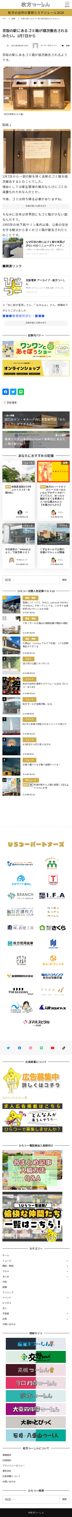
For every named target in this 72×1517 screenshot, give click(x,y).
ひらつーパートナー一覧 (14, 1097)
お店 (4, 1281)
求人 (4, 1308)
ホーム (5, 1255)
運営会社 (6, 1470)
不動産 (5, 1313)
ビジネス (6, 1302)
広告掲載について (11, 1476)
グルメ (5, 1271)
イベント (6, 1297)
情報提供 (6, 1454)
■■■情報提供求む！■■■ (23, 315)
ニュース (6, 1260)
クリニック (8, 1292)
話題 (68, 45)
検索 (64, 579)
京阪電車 (11, 402)
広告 (4, 1318)
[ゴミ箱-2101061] (37, 87)
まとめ (5, 1276)
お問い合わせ (9, 1324)
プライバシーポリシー (13, 1465)
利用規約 (6, 1460)
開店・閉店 (8, 1265)
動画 (4, 1287)
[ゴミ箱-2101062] (37, 150)
